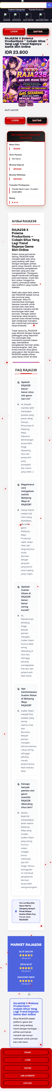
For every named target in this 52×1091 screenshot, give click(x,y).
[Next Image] (47, 80)
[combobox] (23, 5)
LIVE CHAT (27, 1082)
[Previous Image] (5, 80)
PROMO (27, 1052)
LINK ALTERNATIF (28, 1075)
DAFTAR (37, 31)
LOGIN (14, 31)
